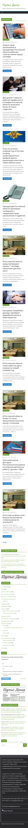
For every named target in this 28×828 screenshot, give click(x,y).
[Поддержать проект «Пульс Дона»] (14, 577)
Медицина (4, 604)
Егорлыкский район (8, 640)
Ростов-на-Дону (7, 642)
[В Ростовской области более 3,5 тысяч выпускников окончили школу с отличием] (14, 400)
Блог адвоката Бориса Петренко (12, 627)
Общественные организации (10, 611)
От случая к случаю (7, 666)
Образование (6, 39)
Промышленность (5, 621)
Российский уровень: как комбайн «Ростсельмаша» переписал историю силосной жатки (13, 556)
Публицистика (5, 623)
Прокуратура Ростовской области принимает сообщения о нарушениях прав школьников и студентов (14, 211)
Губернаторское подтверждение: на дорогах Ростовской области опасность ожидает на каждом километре (13, 734)
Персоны (5, 633)
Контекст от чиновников (7, 596)
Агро (2, 589)
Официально (4, 616)
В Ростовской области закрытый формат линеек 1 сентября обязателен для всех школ (12, 266)
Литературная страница (7, 599)
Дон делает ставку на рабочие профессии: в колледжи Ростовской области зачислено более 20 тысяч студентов (13, 103)
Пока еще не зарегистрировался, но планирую (11, 674)
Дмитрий (15, 42)
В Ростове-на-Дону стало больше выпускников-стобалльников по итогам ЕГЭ (14, 518)
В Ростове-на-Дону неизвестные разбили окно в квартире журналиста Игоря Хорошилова (13, 723)
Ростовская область (6, 638)
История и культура (6, 594)
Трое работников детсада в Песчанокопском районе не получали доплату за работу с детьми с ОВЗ (14, 465)
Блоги (4, 625)
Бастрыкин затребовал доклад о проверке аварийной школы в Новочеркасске (13, 314)
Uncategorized (4, 587)
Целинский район (7, 645)
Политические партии (8, 613)
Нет (3, 668)
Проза (4, 601)
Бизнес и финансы (6, 591)
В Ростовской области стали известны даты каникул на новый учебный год (12, 367)
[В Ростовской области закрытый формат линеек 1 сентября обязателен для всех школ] (14, 245)
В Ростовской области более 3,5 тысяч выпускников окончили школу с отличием (13, 419)
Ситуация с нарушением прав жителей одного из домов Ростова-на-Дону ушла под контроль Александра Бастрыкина (13, 710)
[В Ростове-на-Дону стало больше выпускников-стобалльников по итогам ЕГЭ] (14, 499)
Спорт (2, 648)
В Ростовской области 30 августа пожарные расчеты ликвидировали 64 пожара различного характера (13, 565)
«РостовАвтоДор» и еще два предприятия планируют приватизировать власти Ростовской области (12, 728)
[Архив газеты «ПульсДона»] (14, 694)
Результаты (23, 678)
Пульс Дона (11, 5)
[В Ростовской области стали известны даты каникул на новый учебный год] (14, 347)
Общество (3, 609)
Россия (3, 636)
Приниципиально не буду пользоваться (12, 671)
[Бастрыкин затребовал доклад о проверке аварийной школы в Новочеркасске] (14, 297)
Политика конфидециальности (11, 806)
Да (3, 663)
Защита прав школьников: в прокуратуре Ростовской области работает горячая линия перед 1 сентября (14, 51)
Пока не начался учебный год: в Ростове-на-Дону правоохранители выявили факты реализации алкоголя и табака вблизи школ (13, 155)
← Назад (3, 542)
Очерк (4, 630)
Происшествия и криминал (8, 618)
